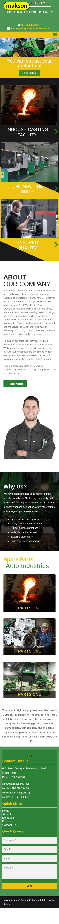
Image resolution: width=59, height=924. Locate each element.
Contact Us (9, 825)
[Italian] (41, 3)
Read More (15, 383)
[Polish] (44, 3)
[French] (35, 3)
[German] (38, 3)
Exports (7, 821)
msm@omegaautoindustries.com (30, 28)
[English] (32, 3)
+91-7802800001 (30, 25)
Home (5, 810)
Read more (28, 73)
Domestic (8, 817)
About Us (7, 814)
